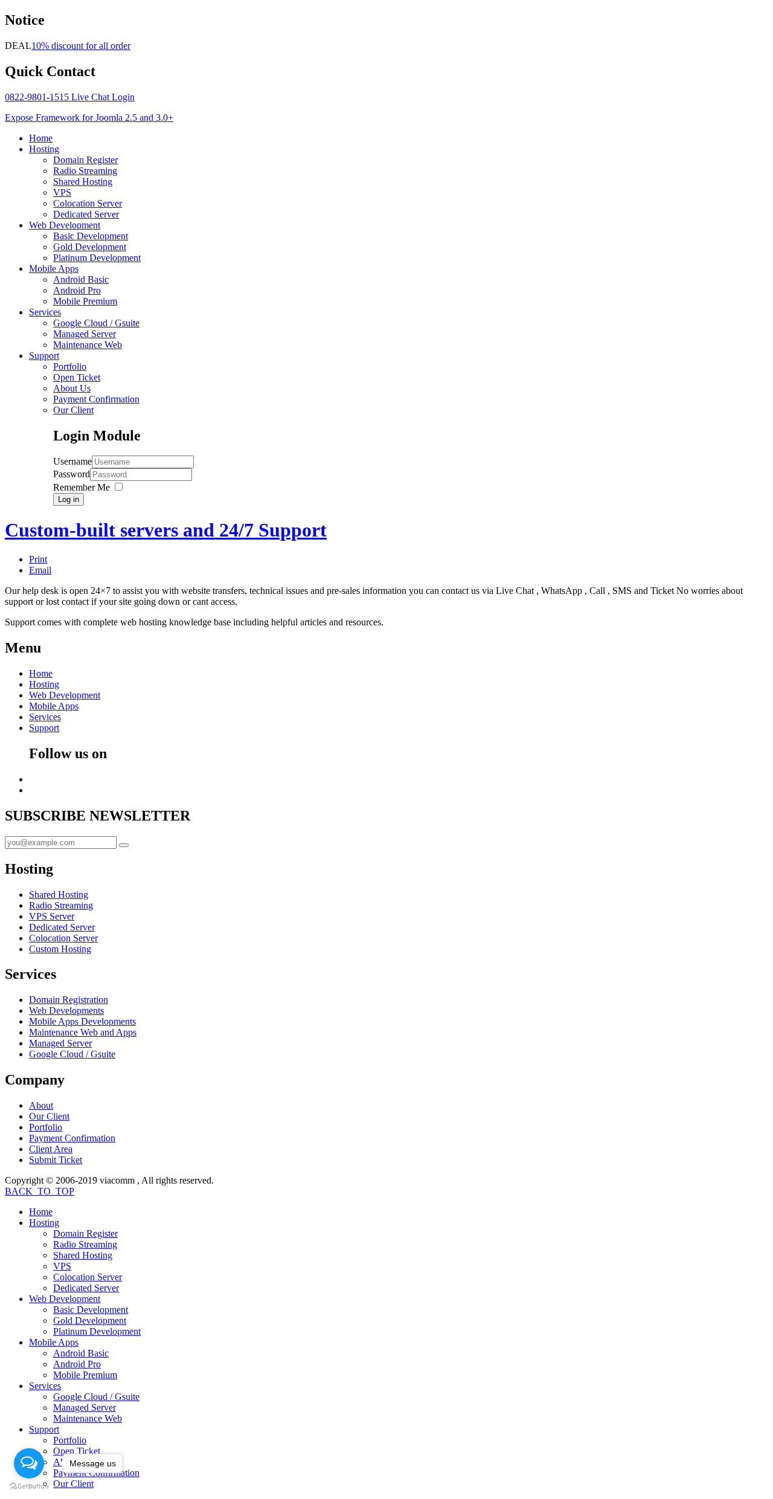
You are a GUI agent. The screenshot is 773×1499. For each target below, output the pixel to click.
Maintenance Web (87, 345)
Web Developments (66, 1010)
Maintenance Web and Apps (82, 1032)
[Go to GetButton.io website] (29, 1487)
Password (71, 474)
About (41, 1105)
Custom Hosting (60, 949)
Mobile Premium (85, 301)
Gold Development (89, 247)
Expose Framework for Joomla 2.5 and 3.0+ (89, 117)
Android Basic (81, 279)
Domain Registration (68, 999)
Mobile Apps (54, 268)
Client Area (50, 1149)
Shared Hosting (82, 181)
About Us (72, 388)
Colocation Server (87, 203)
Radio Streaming (85, 171)
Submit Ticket (55, 1160)
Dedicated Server (86, 214)
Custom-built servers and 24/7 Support (166, 530)
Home (41, 138)
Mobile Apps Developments (82, 1021)
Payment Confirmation (96, 399)
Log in (68, 499)
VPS (62, 192)
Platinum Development (97, 258)
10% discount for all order (80, 45)
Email (40, 570)
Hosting (44, 149)
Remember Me (81, 487)
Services (45, 312)
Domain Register (85, 160)
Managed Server (84, 334)
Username (72, 461)
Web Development (64, 225)
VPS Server (51, 916)
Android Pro (77, 290)
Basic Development (90, 236)
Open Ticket (76, 377)
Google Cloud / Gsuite (96, 323)
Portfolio (69, 366)
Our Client (73, 410)
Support (44, 355)
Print (38, 559)
